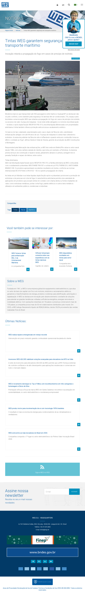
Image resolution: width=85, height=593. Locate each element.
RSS (59, 588)
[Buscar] (69, 4)
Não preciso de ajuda (74, 49)
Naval (23, 210)
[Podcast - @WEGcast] (39, 561)
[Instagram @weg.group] (33, 561)
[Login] (57, 4)
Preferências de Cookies (44, 582)
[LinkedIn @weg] (45, 561)
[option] (19, 252)
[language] (76, 4)
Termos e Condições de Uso (47, 588)
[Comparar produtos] (63, 4)
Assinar (74, 492)
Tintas (15, 210)
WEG (4, 4)
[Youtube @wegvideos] (51, 561)
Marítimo (32, 210)
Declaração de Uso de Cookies (28, 588)
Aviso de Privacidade (10, 588)
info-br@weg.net (44, 529)
